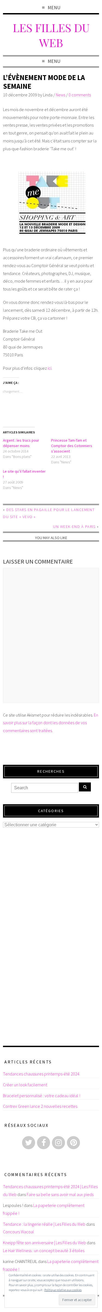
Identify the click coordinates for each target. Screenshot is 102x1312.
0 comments (80, 94)
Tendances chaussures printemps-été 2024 (41, 1073)
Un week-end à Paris (74, 526)
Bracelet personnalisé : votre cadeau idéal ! (41, 1095)
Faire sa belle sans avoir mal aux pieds (60, 1194)
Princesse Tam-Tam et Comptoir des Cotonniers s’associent (71, 446)
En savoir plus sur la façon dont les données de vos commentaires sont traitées (50, 722)
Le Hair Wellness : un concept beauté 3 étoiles (43, 1250)
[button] (51, 203)
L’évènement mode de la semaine (44, 82)
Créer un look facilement (25, 1084)
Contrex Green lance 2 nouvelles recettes (40, 1106)
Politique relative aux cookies (63, 1290)
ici (49, 368)
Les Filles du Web (51, 35)
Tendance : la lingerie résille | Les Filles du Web (44, 1224)
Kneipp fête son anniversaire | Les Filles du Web (44, 1242)
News (60, 94)
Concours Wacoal (18, 1231)
